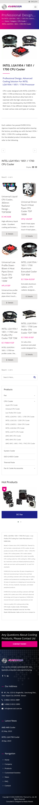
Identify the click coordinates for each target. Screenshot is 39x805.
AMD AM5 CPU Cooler (13, 436)
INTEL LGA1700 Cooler (11, 737)
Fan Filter (27, 609)
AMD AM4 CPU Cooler (13, 440)
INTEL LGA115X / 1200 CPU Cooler (18, 420)
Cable (17, 612)
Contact (8, 786)
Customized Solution (12, 773)
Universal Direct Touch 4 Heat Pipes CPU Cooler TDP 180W (29, 208)
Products (8, 768)
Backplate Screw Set (18, 609)
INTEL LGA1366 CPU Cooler (15, 428)
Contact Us (32, 612)
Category (13, 21)
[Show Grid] (33, 167)
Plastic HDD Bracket (9, 612)
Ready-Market (28, 801)
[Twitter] (5, 676)
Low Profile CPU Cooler (13, 413)
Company (8, 764)
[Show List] (36, 167)
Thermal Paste (9, 462)
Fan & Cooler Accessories (13, 468)
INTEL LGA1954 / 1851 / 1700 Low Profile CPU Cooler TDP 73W (10, 333)
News (7, 777)
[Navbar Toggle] (35, 7)
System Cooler (9, 451)
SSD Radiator (24, 607)
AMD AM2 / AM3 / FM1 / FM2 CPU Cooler (20, 443)
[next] (35, 151)
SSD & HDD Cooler (11, 457)
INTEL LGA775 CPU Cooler (15, 432)
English (34, 1)
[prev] (3, 151)
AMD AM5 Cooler (8, 727)
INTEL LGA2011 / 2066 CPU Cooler (17, 424)
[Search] (34, 377)
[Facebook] (2, 676)
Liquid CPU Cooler (12, 405)
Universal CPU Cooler (13, 409)
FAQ (6, 781)
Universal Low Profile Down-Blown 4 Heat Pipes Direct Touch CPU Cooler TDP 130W (8, 271)
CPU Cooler (22, 21)
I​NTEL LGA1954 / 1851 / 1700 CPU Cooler (16, 24)
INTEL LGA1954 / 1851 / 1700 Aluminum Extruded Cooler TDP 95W (29, 268)
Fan (5, 395)
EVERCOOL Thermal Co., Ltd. (24, 797)
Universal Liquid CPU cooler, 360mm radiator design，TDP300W (9, 204)
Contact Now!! (19, 644)
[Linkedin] (7, 676)
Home (7, 21)
